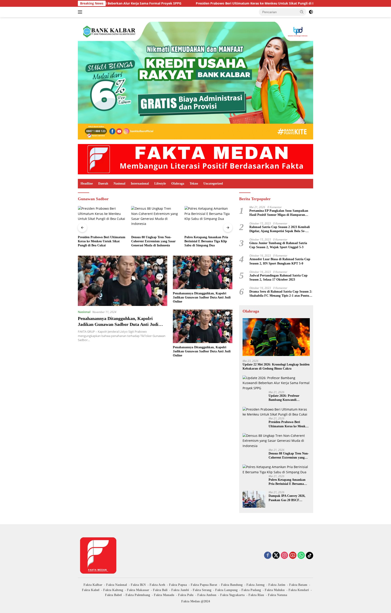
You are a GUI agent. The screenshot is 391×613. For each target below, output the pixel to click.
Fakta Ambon (206, 595)
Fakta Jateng (255, 585)
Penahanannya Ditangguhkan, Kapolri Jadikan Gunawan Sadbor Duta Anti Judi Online (118, 324)
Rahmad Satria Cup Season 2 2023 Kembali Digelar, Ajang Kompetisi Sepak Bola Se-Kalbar (279, 229)
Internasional (140, 183)
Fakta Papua (178, 585)
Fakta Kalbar (92, 585)
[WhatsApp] (301, 556)
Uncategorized (213, 183)
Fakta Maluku (275, 590)
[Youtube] (292, 556)
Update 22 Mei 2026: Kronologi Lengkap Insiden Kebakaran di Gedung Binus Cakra (276, 366)
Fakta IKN (138, 585)
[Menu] (81, 12)
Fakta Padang (251, 590)
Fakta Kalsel (90, 590)
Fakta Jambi (180, 590)
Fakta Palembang (138, 595)
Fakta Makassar (138, 590)
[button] (301, 11)
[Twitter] (276, 556)
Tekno (194, 183)
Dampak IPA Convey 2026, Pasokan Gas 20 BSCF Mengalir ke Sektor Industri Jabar (206, 241)
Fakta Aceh (157, 585)
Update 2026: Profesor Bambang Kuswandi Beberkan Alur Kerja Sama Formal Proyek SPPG (287, 398)
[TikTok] (309, 555)
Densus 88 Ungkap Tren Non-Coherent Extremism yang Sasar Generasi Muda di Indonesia (100, 241)
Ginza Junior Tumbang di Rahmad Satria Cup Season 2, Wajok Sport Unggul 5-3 (278, 245)
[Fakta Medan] (195, 159)
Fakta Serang (202, 590)
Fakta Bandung (232, 585)
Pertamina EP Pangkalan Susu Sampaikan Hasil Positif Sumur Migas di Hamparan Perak (278, 213)
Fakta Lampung (226, 590)
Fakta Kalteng (113, 590)
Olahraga (177, 183)
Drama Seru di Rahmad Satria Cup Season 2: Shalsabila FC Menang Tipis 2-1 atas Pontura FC (280, 294)
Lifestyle (160, 183)
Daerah (103, 183)
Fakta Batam (298, 585)
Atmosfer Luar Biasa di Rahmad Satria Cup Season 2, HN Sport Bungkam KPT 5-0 (279, 261)
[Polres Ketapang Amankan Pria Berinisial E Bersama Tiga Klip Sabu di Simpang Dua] (155, 219)
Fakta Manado (164, 595)
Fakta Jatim (276, 585)
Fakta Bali (160, 590)
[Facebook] (267, 556)
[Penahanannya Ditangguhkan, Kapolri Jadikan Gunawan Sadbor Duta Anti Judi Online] (122, 281)
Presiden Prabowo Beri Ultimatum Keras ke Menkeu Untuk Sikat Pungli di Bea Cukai (225, 3)
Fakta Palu (185, 595)
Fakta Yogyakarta (232, 595)
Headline (87, 183)
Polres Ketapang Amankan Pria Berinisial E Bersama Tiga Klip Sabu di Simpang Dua (153, 241)
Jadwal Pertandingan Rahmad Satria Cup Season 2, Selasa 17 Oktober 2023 (278, 277)
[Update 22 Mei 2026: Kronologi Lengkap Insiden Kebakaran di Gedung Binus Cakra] (276, 337)
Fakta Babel (113, 595)
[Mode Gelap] (311, 12)
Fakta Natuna (277, 595)
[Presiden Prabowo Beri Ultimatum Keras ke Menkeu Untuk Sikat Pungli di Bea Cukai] (276, 412)
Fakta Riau (256, 595)
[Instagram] (284, 556)
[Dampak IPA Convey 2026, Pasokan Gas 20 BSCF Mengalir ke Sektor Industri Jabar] (208, 219)
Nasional (119, 183)
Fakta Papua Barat (204, 585)
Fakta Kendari (298, 590)
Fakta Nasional (116, 585)
